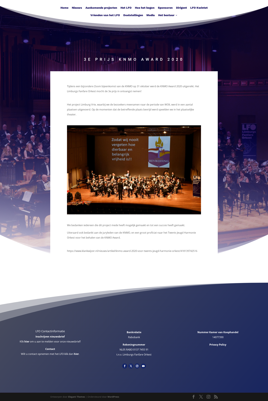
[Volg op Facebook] (124, 366)
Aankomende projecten (101, 8)
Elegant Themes (76, 396)
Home (64, 8)
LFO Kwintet (199, 8)
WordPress (113, 396)
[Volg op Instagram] (137, 366)
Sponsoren (165, 8)
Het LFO (126, 8)
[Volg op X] (130, 366)
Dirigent (181, 8)
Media (150, 15)
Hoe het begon (144, 8)
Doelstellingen (133, 15)
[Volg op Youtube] (143, 366)
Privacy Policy (217, 344)
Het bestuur (166, 15)
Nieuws (77, 8)
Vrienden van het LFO (105, 15)
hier (26, 341)
